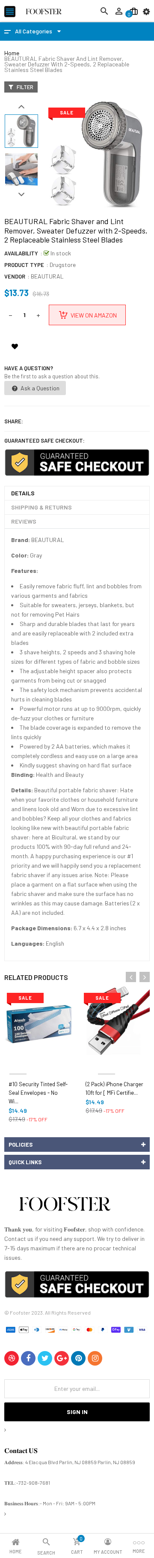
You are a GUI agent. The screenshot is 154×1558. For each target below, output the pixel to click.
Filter (24, 87)
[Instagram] (95, 1358)
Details (23, 493)
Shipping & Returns (41, 507)
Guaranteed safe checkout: (44, 440)
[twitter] (45, 1358)
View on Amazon (94, 315)
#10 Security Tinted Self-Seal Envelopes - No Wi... (38, 1093)
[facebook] (28, 1358)
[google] (61, 1358)
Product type (24, 264)
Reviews (23, 521)
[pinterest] (78, 1358)
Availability (21, 253)
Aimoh (18, 1064)
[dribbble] (11, 1358)
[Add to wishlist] (14, 346)
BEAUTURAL (47, 276)
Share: (13, 421)
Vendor (14, 276)
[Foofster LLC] (64, 1205)
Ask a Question (39, 388)
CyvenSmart (106, 1064)
